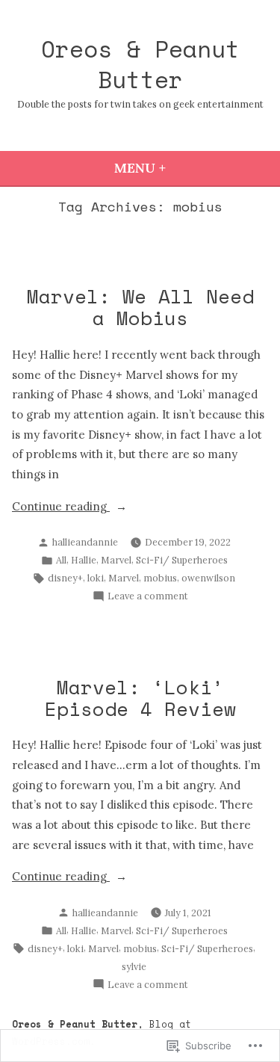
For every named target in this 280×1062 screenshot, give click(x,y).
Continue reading (61, 507)
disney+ (65, 578)
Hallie (83, 560)
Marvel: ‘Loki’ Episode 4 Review (140, 698)
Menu (180, 167)
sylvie (134, 966)
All (61, 560)
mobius (160, 578)
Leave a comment (148, 596)
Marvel (116, 560)
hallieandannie (85, 542)
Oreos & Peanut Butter (140, 63)
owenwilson (208, 578)
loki (95, 578)
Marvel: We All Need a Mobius (140, 307)
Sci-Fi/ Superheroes (182, 560)
